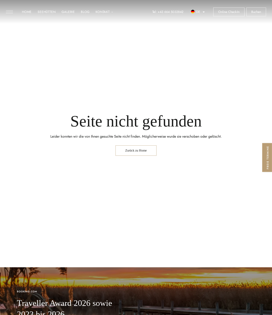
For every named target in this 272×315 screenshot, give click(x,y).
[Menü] (9, 12)
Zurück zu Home (136, 150)
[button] (12, 12)
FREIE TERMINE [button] (268, 157)
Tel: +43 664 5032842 (167, 12)
